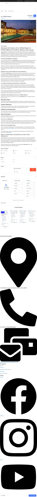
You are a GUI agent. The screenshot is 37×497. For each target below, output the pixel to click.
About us (1, 365)
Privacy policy (2, 371)
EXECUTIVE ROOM (17, 168)
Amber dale (31, 212)
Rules (2, 157)
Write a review (3, 202)
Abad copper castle (14, 212)
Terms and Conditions (3, 373)
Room (2, 166)
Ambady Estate (22, 212)
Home (2, 11)
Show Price (33, 170)
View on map (3, 18)
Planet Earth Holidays (10, 128)
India (5, 11)
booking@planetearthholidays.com (9, 362)
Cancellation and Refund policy (5, 369)
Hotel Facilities (4, 148)
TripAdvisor (10, 132)
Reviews (3, 176)
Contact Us (2, 367)
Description (4, 46)
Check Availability (32, 495)
